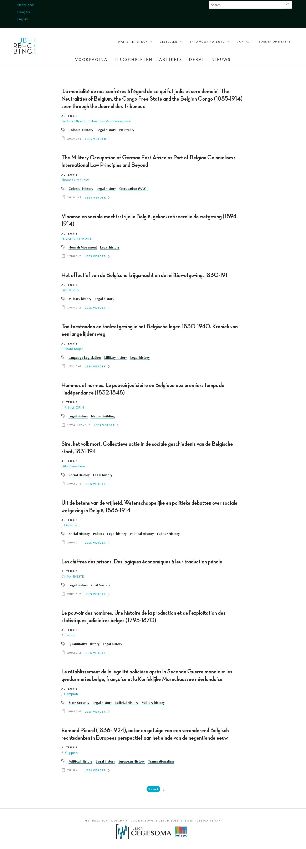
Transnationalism (161, 761)
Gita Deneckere (73, 466)
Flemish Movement (82, 247)
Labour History (168, 534)
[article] (153, 116)
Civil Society (100, 585)
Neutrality (126, 130)
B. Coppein (69, 753)
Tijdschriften (133, 59)
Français (23, 12)
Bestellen (169, 41)
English (22, 19)
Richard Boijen (72, 349)
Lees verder (95, 138)
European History (131, 761)
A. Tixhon (68, 635)
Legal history (106, 130)
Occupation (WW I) (134, 189)
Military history (79, 299)
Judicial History (126, 703)
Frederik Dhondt (73, 121)
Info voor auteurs (207, 41)
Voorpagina (91, 59)
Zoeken (288, 5)
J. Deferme (69, 525)
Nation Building (103, 416)
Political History (142, 534)
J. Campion (69, 694)
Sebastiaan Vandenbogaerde (110, 121)
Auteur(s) (70, 116)
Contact (244, 41)
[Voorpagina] (25, 47)
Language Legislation (84, 358)
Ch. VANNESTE (72, 576)
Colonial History (80, 130)
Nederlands (26, 5)
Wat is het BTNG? (132, 41)
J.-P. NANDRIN (72, 408)
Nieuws (221, 59)
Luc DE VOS (70, 290)
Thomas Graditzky (75, 180)
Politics (98, 534)
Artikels (170, 59)
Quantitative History (84, 644)
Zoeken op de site (274, 41)
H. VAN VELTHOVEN (77, 239)
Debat (197, 59)
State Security (78, 703)
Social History (79, 475)
